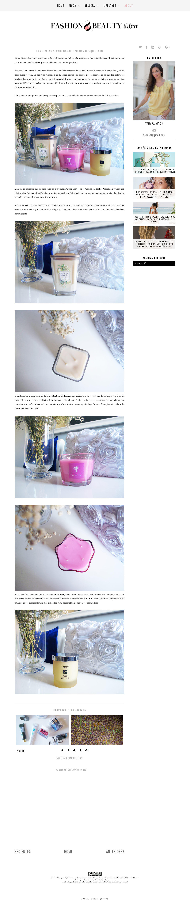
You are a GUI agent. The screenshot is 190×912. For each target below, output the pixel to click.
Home (68, 851)
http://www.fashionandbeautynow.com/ (103, 880)
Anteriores (115, 851)
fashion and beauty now (74, 878)
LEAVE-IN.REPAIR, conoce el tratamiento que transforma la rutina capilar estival (154, 170)
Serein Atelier (100, 899)
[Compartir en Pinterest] (74, 750)
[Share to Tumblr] (80, 750)
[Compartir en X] (62, 750)
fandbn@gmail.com (154, 135)
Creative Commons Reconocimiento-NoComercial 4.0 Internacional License (116, 878)
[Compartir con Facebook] (68, 750)
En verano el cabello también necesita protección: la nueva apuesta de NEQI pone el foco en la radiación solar (154, 244)
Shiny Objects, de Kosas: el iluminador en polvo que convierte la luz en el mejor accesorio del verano (154, 194)
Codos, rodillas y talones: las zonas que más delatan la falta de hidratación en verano (154, 219)
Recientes (23, 851)
